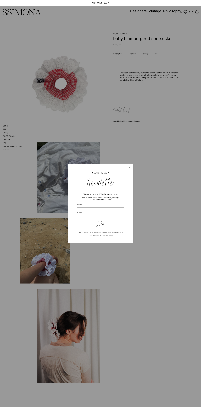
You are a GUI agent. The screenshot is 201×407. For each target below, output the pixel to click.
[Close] (129, 167)
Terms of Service (102, 235)
